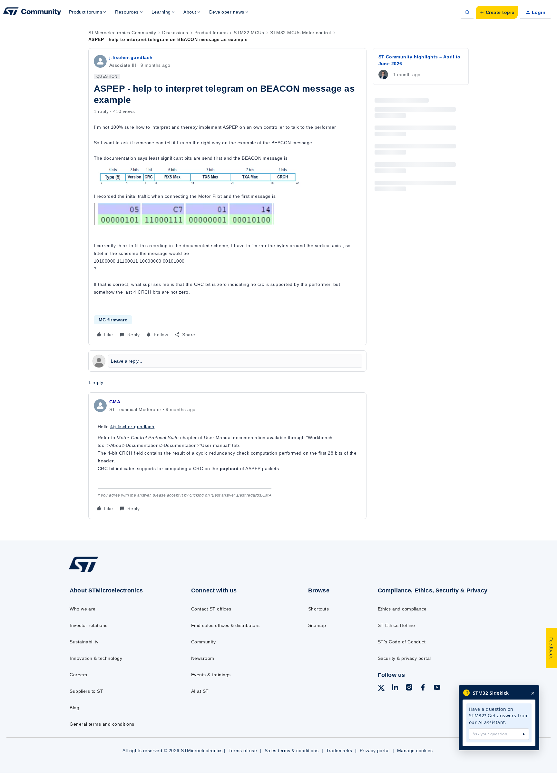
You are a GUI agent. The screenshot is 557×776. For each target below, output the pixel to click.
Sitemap (317, 625)
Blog (74, 707)
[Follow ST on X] (381, 689)
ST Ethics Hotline (396, 625)
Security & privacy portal (404, 658)
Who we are (83, 608)
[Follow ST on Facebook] (423, 688)
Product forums (211, 32)
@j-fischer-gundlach (132, 426)
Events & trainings (211, 674)
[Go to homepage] (116, 572)
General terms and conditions (102, 724)
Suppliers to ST (86, 691)
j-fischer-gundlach (131, 57)
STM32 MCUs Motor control (300, 32)
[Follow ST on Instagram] (409, 688)
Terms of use (243, 750)
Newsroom (202, 658)
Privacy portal (375, 750)
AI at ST (200, 691)
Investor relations (89, 625)
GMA (114, 401)
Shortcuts (318, 608)
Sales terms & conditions (292, 750)
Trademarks (339, 750)
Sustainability (84, 641)
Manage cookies (415, 750)
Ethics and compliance (402, 608)
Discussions (175, 32)
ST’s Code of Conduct (402, 641)
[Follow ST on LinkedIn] (395, 688)
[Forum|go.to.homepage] (32, 12)
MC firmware (113, 319)
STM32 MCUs (249, 32)
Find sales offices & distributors (225, 625)
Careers (78, 674)
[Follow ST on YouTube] (437, 688)
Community (203, 641)
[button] (497, 12)
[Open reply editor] (227, 361)
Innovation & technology (96, 658)
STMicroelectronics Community (122, 32)
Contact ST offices (211, 608)
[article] (227, 456)
